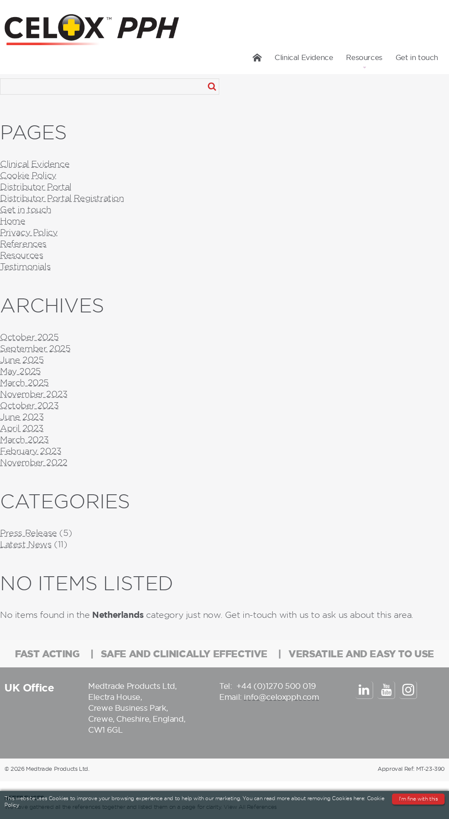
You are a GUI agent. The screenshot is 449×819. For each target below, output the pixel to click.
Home (257, 57)
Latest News (26, 544)
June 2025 (21, 360)
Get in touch (417, 57)
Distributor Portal (35, 186)
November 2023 (34, 394)
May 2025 (20, 371)
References (23, 243)
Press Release (28, 533)
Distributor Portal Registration (62, 198)
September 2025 (35, 348)
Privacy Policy (28, 232)
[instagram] (408, 690)
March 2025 (24, 382)
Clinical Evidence (303, 57)
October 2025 (29, 337)
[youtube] (386, 690)
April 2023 (21, 428)
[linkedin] (364, 690)
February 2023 (30, 451)
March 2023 (24, 439)
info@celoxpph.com (281, 697)
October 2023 (29, 405)
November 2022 (34, 462)
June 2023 (21, 417)
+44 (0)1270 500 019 (276, 686)
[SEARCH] (212, 86)
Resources (364, 57)
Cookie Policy (28, 175)
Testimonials (25, 266)
